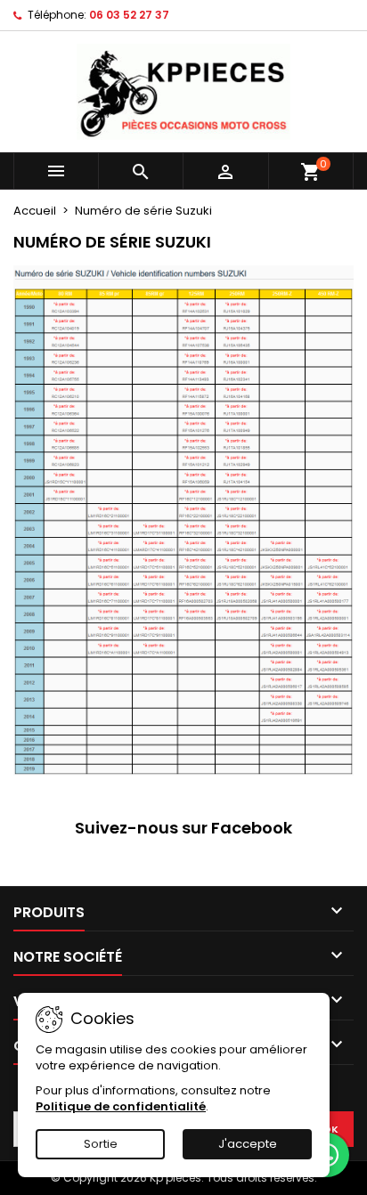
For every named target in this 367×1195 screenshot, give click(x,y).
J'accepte (247, 1143)
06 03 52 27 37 (129, 14)
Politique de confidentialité (121, 1106)
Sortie (101, 1143)
